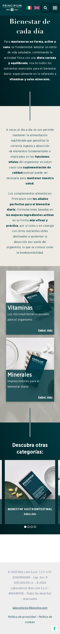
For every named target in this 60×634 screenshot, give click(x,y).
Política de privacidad (22, 617)
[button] (45, 7)
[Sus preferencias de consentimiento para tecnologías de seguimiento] (54, 628)
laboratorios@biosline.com (30, 608)
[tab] (25, 527)
